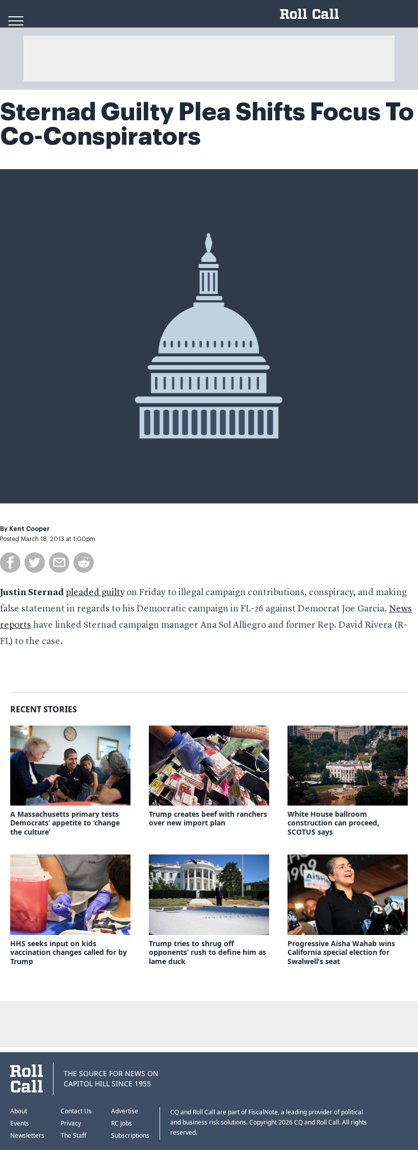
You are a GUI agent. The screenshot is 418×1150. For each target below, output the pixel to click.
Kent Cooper (29, 529)
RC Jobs (121, 1123)
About (18, 1111)
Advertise (124, 1111)
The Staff (73, 1135)
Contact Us (76, 1111)
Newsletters (27, 1135)
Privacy (71, 1123)
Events (19, 1123)
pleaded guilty (95, 592)
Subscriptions (130, 1135)
